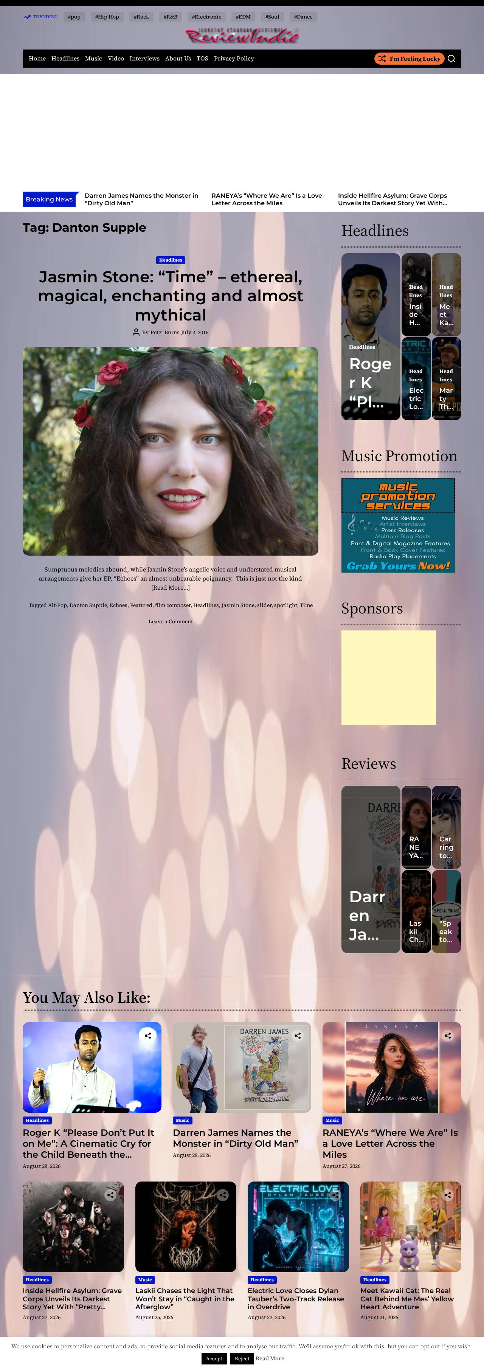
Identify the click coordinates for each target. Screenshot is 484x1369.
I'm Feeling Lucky (415, 58)
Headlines (65, 58)
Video (116, 58)
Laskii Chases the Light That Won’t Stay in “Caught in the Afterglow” (398, 199)
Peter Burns (165, 332)
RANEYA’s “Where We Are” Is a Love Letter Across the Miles (145, 199)
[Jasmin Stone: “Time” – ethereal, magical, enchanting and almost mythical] (170, 451)
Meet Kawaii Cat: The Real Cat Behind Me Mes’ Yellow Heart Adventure (407, 1299)
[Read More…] (170, 587)
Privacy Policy (234, 58)
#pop (74, 16)
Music (93, 58)
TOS (202, 58)
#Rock (141, 16)
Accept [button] (214, 1358)
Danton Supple (88, 605)
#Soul (272, 16)
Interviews (145, 58)
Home (37, 58)
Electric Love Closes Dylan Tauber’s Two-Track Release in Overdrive (296, 1299)
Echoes (118, 605)
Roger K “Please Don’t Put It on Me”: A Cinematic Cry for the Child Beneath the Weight (88, 1149)
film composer (173, 605)
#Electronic (206, 16)
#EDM (243, 16)
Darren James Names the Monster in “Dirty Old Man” (235, 1138)
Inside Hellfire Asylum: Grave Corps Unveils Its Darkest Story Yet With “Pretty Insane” (271, 203)
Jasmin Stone (238, 605)
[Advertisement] (242, 135)
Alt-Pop (57, 605)
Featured (141, 605)
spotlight (285, 605)
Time (306, 605)
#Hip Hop (107, 16)
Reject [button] (242, 1358)
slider (264, 605)
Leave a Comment (171, 621)
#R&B (170, 16)
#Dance (303, 16)
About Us (178, 58)
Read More (270, 1358)
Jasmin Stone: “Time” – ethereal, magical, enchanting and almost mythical (171, 296)
